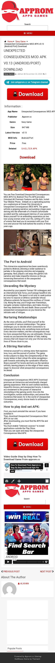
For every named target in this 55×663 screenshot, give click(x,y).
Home (10, 41)
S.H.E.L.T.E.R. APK (29, 148)
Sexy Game (20, 41)
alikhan (20, 74)
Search (27, 24)
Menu (29, 33)
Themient (36, 659)
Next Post (46, 571)
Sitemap (38, 656)
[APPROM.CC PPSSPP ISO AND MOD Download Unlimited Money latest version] (27, 22)
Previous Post (11, 571)
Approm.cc (29, 656)
